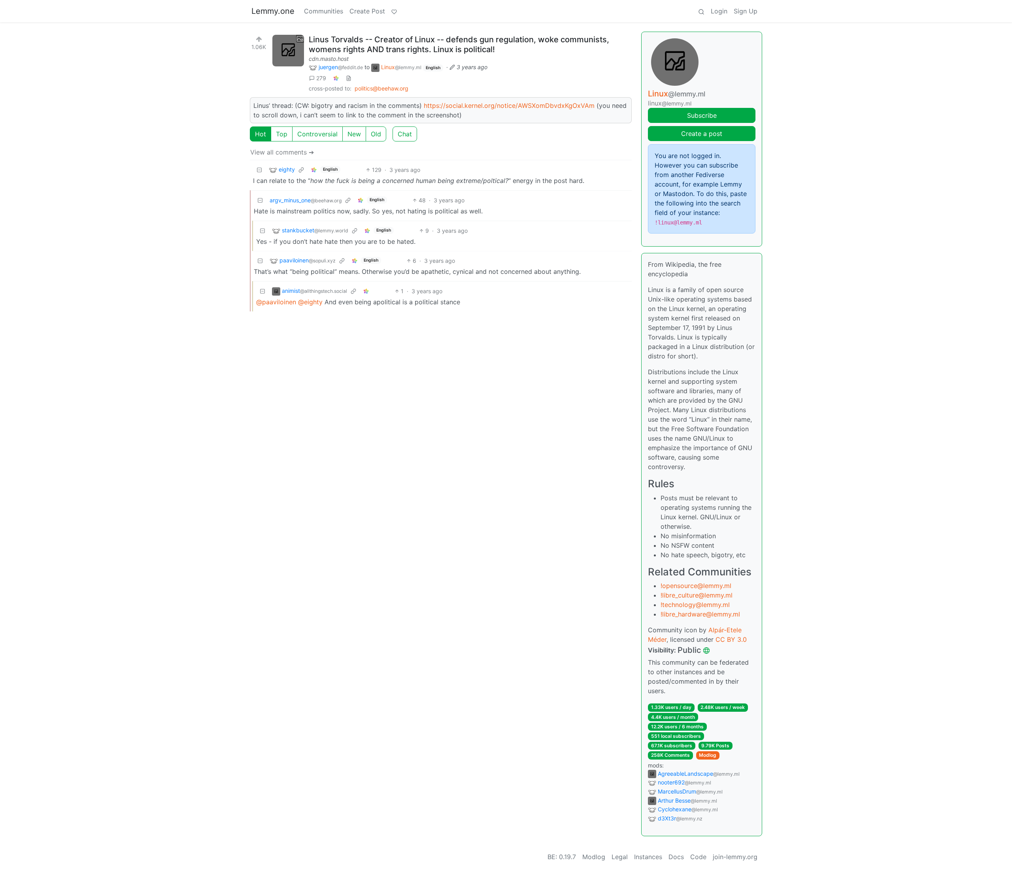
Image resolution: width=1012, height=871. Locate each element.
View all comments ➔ (282, 152)
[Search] (701, 11)
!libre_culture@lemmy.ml (697, 595)
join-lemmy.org (735, 857)
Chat (405, 134)
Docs (676, 857)
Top (281, 134)
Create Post (367, 11)
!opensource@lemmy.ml (696, 586)
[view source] (348, 78)
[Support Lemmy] (394, 11)
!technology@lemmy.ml (695, 605)
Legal (620, 857)
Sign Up (745, 11)
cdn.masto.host (329, 58)
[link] (336, 78)
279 (321, 78)
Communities (323, 11)
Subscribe (702, 115)
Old (376, 134)
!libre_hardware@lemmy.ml (700, 614)
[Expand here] (288, 50)
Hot (260, 134)
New (354, 134)
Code (698, 857)
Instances (648, 857)
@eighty (310, 302)
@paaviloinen (276, 302)
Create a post (701, 134)
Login (719, 11)
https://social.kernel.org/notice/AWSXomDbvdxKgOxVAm (509, 105)
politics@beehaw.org (381, 88)
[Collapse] (259, 170)
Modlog (707, 755)
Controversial (317, 134)
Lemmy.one (273, 11)
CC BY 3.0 (731, 639)
